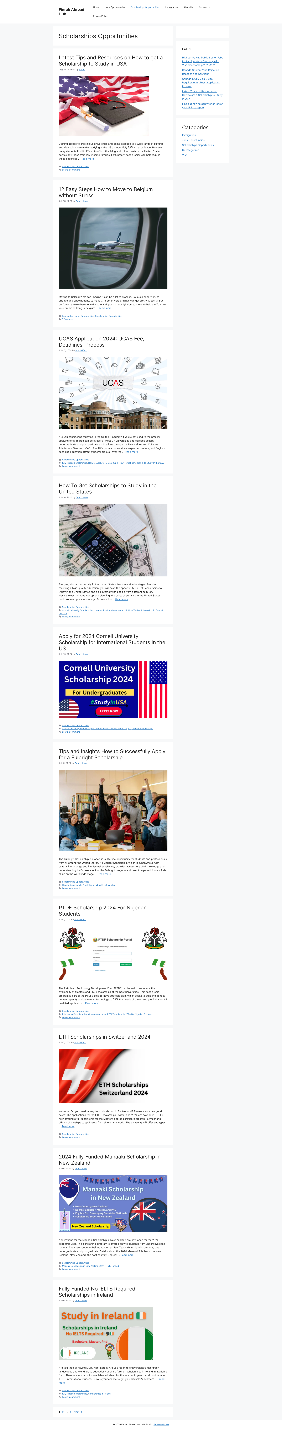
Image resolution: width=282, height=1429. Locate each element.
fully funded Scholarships (74, 463)
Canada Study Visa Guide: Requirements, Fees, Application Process (201, 82)
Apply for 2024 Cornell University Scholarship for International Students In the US (112, 642)
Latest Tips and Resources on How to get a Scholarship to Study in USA (111, 60)
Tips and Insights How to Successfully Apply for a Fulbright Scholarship (112, 754)
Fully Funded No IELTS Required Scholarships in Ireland (97, 1292)
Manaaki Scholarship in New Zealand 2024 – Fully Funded (90, 1266)
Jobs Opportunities (115, 7)
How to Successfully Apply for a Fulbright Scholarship (88, 885)
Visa (184, 155)
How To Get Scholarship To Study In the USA (141, 463)
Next (78, 1411)
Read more (87, 158)
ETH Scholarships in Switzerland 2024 (105, 1037)
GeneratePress (161, 1424)
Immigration (171, 7)
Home (96, 7)
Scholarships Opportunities (145, 7)
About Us (188, 7)
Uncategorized (190, 150)
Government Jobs (97, 1014)
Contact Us (204, 7)
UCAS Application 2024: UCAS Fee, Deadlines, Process (101, 341)
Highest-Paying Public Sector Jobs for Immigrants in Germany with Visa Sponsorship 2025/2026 (202, 61)
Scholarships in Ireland (99, 1393)
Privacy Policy (100, 16)
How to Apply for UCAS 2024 (103, 463)
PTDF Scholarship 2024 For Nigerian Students (129, 1014)
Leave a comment (71, 169)
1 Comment (68, 319)
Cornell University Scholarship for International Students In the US (94, 610)
